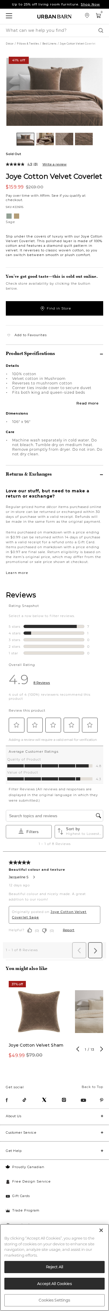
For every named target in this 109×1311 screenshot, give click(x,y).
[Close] (101, 1230)
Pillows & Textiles (28, 43)
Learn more (17, 573)
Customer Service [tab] (21, 1132)
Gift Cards (21, 1196)
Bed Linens (49, 43)
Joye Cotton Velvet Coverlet (54, 176)
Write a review (54, 164)
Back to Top (92, 1087)
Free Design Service (31, 1181)
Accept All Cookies (54, 1283)
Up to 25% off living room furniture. (56, 4)
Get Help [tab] (14, 1151)
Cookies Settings (54, 1300)
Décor (10, 43)
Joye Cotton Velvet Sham (36, 1045)
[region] (54, 1267)
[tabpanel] (39, 1023)
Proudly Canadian (28, 1167)
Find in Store (59, 308)
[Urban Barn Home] (54, 16)
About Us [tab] (13, 1116)
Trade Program (26, 1210)
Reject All (54, 1266)
